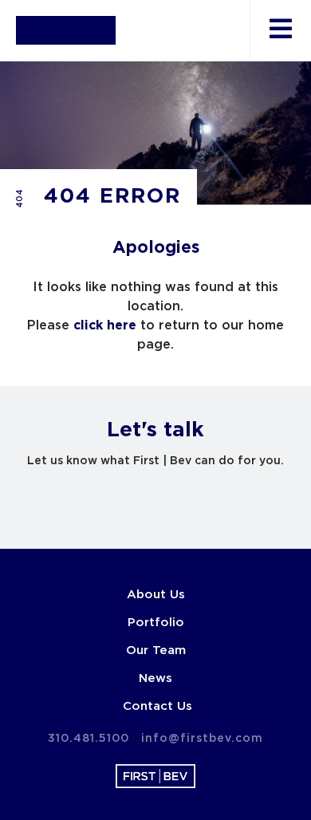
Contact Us (157, 706)
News (155, 678)
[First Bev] (66, 30)
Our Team (156, 650)
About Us (156, 595)
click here (104, 325)
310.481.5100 (88, 738)
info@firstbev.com (202, 738)
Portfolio (156, 623)
